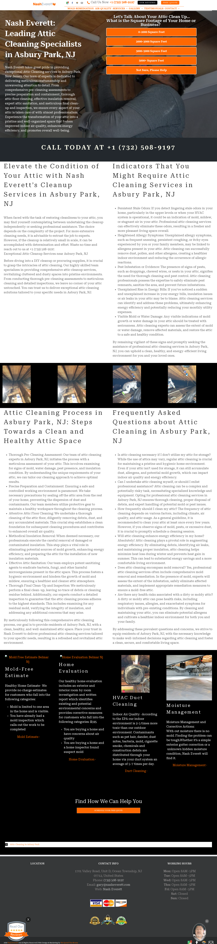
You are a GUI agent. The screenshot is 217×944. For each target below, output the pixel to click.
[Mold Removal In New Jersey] (199, 932)
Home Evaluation (81, 759)
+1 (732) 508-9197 (122, 2)
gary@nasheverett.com (113, 884)
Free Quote (170, 3)
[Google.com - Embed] (37, 888)
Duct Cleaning (135, 771)
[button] (108, 844)
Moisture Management (189, 765)
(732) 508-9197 (114, 880)
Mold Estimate (27, 737)
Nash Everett (112, 889)
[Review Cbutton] (16, 931)
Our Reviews (148, 3)
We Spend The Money (69, 943)
